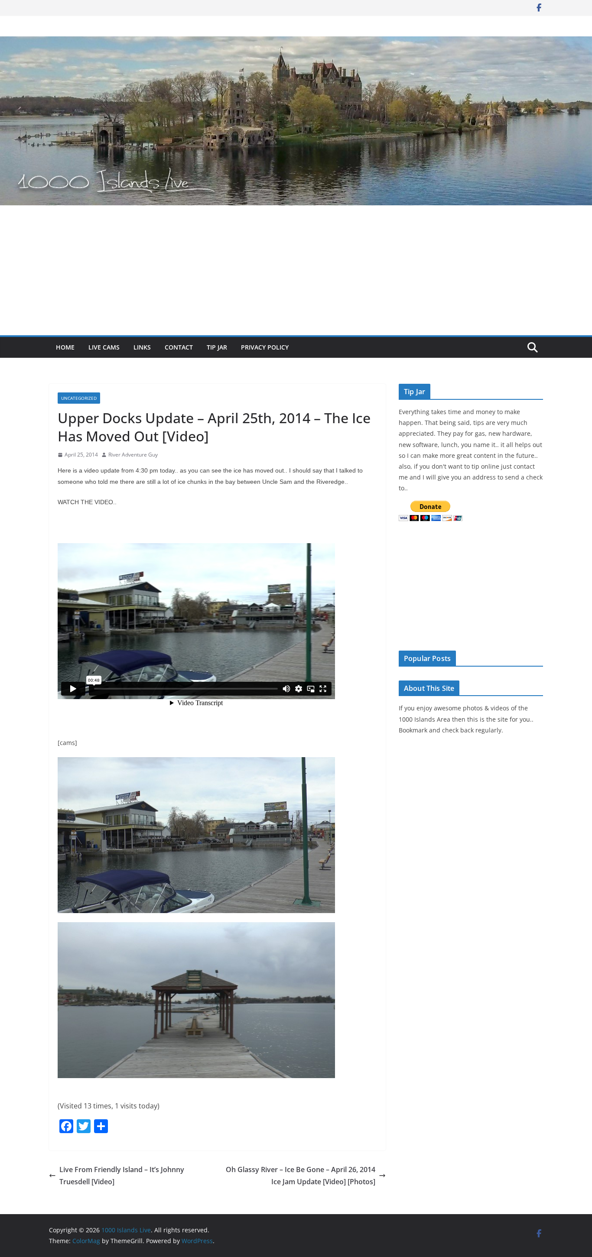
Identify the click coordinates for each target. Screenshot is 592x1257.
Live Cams (104, 347)
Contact (179, 347)
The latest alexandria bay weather (464, 632)
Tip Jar (217, 347)
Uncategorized (79, 398)
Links (142, 347)
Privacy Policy (265, 347)
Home (65, 347)
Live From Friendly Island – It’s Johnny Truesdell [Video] (121, 1176)
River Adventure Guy (133, 454)
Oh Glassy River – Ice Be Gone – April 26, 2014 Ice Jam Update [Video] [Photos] (300, 1176)
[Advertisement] (296, 270)
